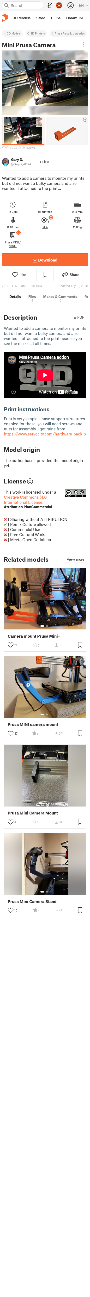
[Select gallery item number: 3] (49, 803)
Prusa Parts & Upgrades (70, 33)
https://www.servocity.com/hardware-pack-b (45, 433)
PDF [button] (80, 317)
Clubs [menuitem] (55, 18)
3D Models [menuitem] (21, 18)
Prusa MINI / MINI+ (13, 244)
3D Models (14, 33)
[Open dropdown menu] (83, 44)
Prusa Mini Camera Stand (32, 901)
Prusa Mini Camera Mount (33, 813)
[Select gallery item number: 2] (47, 626)
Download (47, 259)
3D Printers (37, 33)
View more (75, 559)
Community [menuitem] (76, 18)
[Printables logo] (5, 18)
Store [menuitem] (40, 18)
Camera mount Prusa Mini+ (34, 636)
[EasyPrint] (49, 5)
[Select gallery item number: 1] (42, 626)
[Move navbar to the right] (85, 18)
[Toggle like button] (10, 645)
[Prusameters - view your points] (59, 5)
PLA (45, 227)
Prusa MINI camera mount (33, 724)
